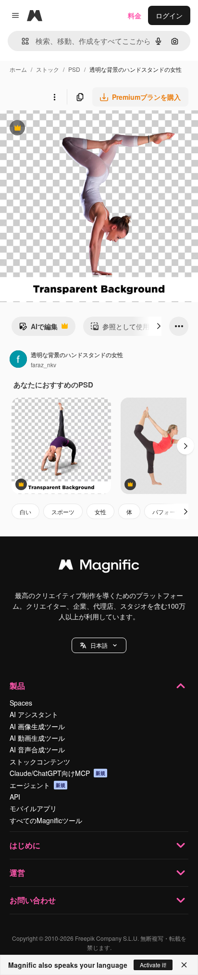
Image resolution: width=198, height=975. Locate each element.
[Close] (184, 965)
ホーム (18, 69)
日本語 (99, 645)
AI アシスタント (34, 714)
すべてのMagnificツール (46, 820)
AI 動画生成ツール (37, 738)
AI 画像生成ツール (37, 726)
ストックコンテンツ (40, 761)
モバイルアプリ (33, 808)
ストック (47, 69)
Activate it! (153, 965)
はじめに (25, 845)
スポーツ (62, 512)
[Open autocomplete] (21, 41)
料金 (134, 15)
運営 (17, 872)
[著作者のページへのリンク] (18, 360)
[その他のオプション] (54, 97)
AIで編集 (38, 328)
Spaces (21, 703)
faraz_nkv (43, 365)
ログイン (169, 15)
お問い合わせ (33, 900)
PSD (74, 69)
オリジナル (66, 129)
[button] (99, 645)
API (15, 796)
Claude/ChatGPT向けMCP (57, 773)
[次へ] (158, 326)
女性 (100, 512)
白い (25, 512)
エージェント (37, 785)
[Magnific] (99, 567)
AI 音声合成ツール (37, 749)
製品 (17, 685)
